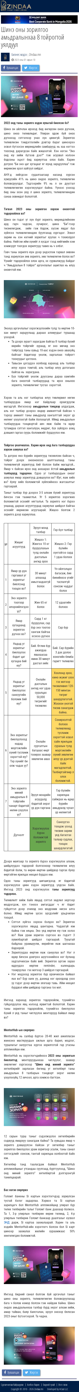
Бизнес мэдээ (19, 54)
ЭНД (7, 1222)
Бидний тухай (49, 1384)
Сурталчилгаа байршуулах (12, 1384)
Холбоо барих (33, 1384)
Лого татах (62, 1384)
